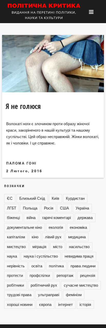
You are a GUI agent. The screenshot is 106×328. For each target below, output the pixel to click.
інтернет (65, 304)
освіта (36, 265)
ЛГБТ (11, 208)
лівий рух (53, 236)
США (64, 208)
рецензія (87, 275)
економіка (78, 227)
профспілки (40, 275)
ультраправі (48, 294)
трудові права (19, 294)
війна (31, 217)
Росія (48, 208)
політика (56, 265)
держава (85, 217)
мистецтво (16, 246)
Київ (55, 198)
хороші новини (19, 304)
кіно (35, 236)
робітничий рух (44, 285)
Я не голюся (23, 106)
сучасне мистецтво (81, 285)
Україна (82, 208)
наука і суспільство (41, 256)
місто (57, 246)
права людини (82, 265)
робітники (15, 285)
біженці (13, 217)
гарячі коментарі (56, 217)
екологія (56, 227)
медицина (77, 236)
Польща (30, 208)
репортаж (65, 275)
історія (85, 304)
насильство (79, 246)
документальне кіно (24, 227)
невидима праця (79, 256)
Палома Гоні (21, 163)
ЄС (10, 198)
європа (45, 304)
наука (12, 256)
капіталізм (16, 236)
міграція (39, 246)
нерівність (16, 265)
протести (15, 275)
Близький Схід (32, 198)
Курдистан (75, 198)
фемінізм (74, 294)
